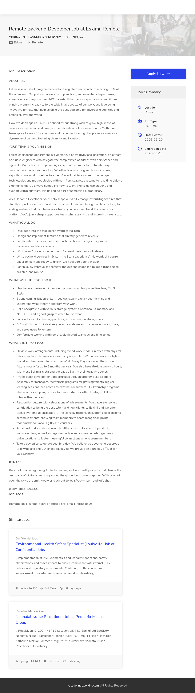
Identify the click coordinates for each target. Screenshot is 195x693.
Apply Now (155, 73)
